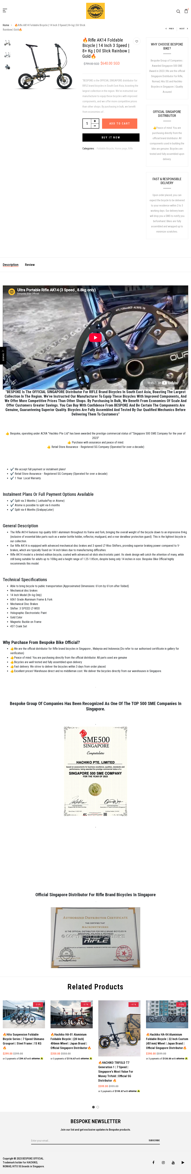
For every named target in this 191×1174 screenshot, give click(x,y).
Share (3, 357)
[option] (7, 43)
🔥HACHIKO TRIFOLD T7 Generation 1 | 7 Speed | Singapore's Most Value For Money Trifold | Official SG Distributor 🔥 (115, 1071)
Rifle (130, 148)
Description (10, 265)
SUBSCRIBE (154, 1140)
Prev (171, 29)
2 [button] (98, 1107)
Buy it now (111, 137)
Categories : (88, 148)
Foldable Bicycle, (106, 148)
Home (6, 25)
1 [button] (94, 1107)
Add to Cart (119, 123)
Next (182, 29)
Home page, (121, 148)
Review (30, 265)
